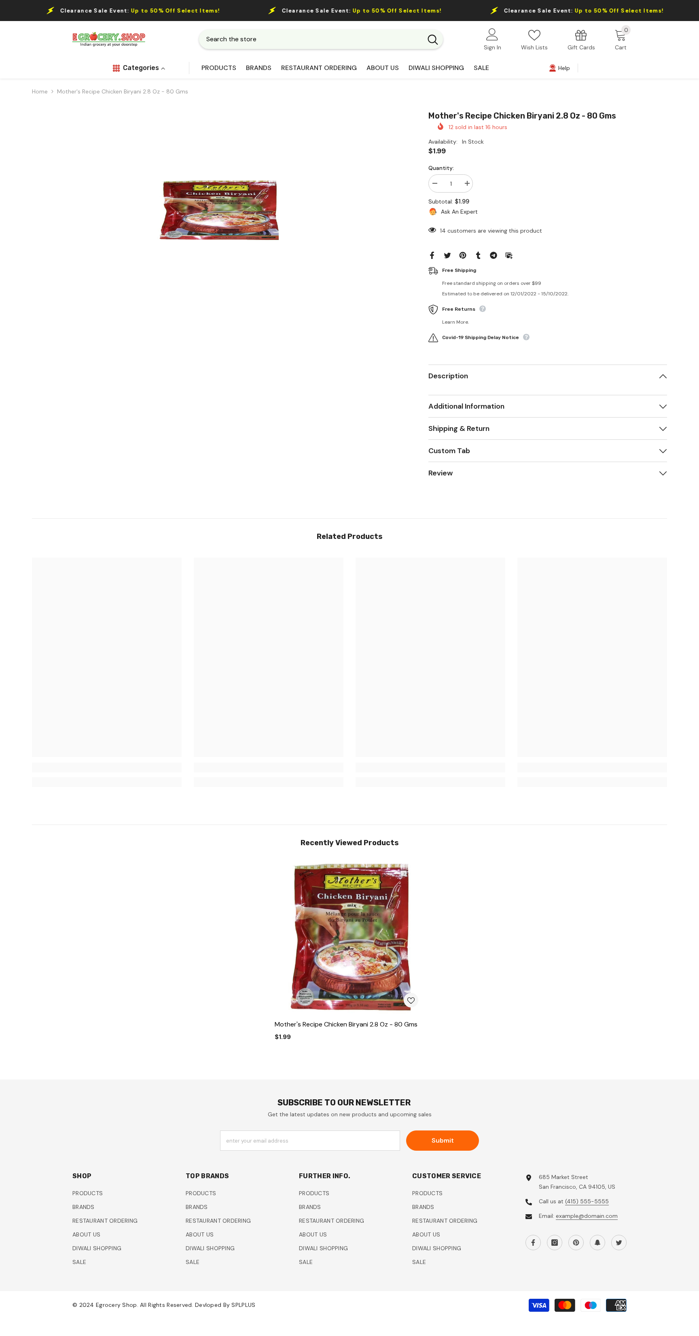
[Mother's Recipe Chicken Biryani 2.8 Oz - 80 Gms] (349, 939)
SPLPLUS (243, 1305)
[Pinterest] (462, 255)
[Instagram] (554, 1242)
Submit (443, 1140)
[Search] (321, 39)
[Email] (509, 255)
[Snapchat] (597, 1242)
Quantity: (441, 168)
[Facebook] (432, 255)
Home (40, 91)
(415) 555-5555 (587, 1201)
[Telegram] (493, 255)
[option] (218, 210)
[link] (581, 39)
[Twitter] (447, 255)
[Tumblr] (478, 255)
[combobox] (310, 39)
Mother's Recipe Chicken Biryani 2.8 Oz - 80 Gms (346, 1024)
